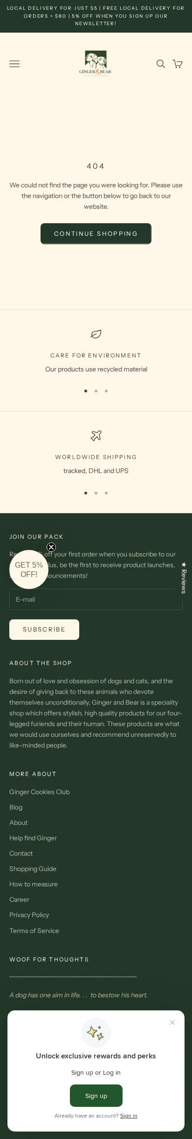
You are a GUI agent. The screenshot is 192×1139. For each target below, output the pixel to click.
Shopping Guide (32, 869)
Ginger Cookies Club (39, 792)
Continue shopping (96, 233)
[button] (28, 569)
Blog (15, 807)
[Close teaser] (51, 547)
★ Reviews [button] (184, 578)
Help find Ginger (33, 838)
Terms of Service (34, 930)
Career (19, 899)
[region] (96, 352)
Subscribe (44, 629)
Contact (21, 853)
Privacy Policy (29, 915)
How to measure (33, 884)
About (18, 822)
